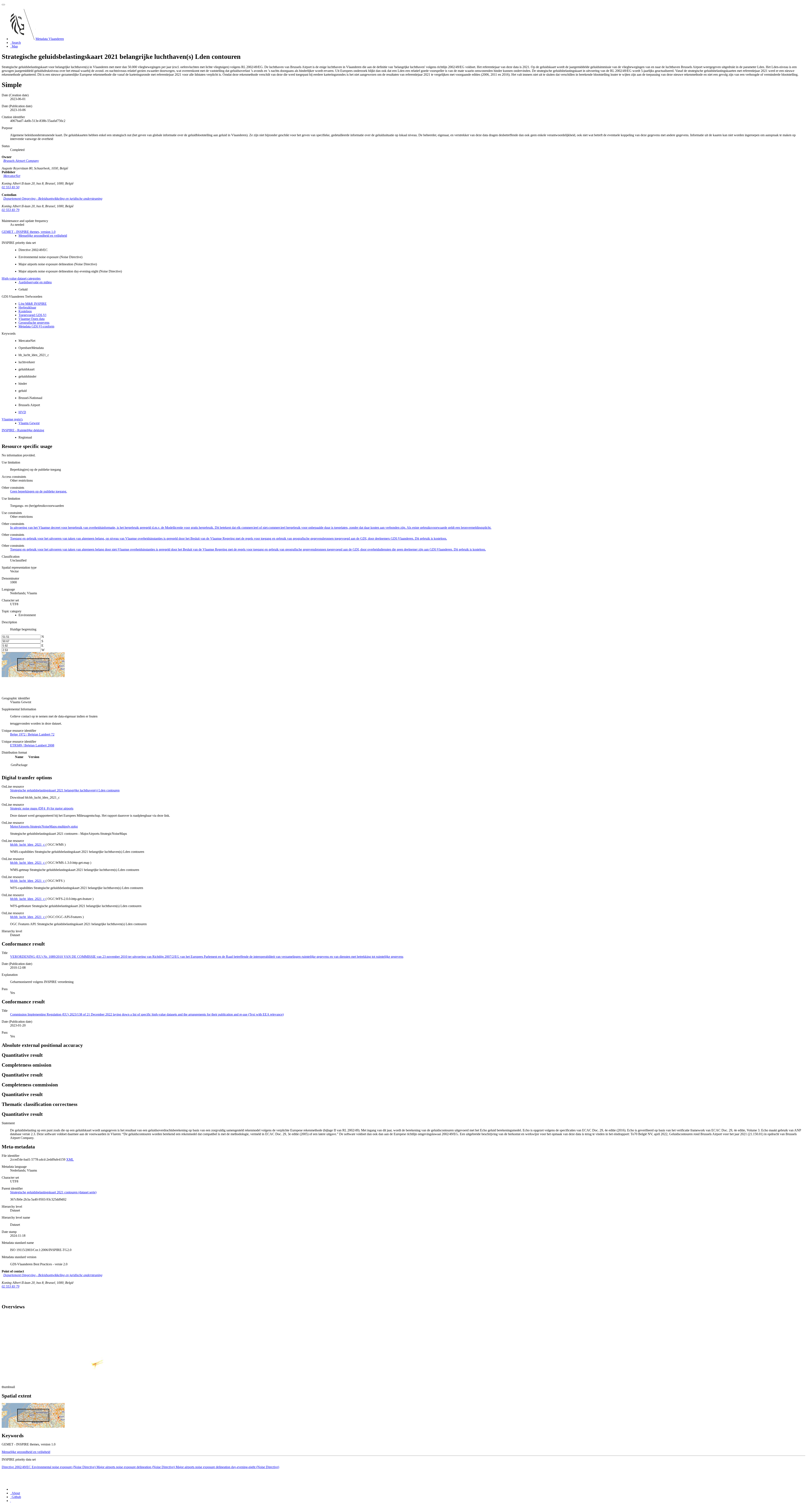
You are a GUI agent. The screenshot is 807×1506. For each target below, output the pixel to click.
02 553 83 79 (10, 210)
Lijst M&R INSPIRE (32, 303)
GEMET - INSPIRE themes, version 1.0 (28, 232)
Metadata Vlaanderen (50, 39)
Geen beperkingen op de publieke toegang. (38, 491)
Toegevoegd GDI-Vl (32, 315)
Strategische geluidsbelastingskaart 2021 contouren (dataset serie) (53, 1192)
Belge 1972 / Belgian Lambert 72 (32, 734)
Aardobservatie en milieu (35, 282)
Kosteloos (25, 311)
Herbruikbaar (27, 307)
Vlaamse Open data (31, 319)
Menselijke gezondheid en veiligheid (42, 235)
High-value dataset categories (21, 278)
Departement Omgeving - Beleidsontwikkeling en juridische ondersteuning (52, 198)
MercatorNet (11, 176)
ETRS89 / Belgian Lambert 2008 (32, 745)
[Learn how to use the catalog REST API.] (10, 1500)
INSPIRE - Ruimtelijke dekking (23, 430)
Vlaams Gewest (29, 423)
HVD (22, 412)
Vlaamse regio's (12, 419)
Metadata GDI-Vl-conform (36, 326)
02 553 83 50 (10, 187)
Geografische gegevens (33, 322)
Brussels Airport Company (21, 160)
